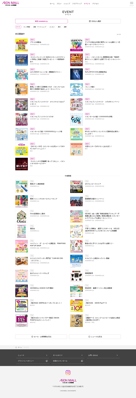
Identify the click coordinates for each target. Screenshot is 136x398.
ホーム (20, 347)
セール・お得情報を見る (42, 337)
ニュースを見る (96, 337)
